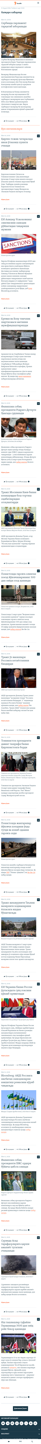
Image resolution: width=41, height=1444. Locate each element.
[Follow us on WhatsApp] (21, 1423)
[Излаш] (32, 1441)
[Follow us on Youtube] (3, 1423)
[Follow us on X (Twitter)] (26, 1423)
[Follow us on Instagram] (17, 1423)
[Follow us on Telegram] (8, 1423)
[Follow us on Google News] (31, 1423)
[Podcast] (35, 1423)
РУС (20, 1441)
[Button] (9, 121)
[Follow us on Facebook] (12, 1423)
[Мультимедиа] (9, 1441)
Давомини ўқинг (20, 1408)
